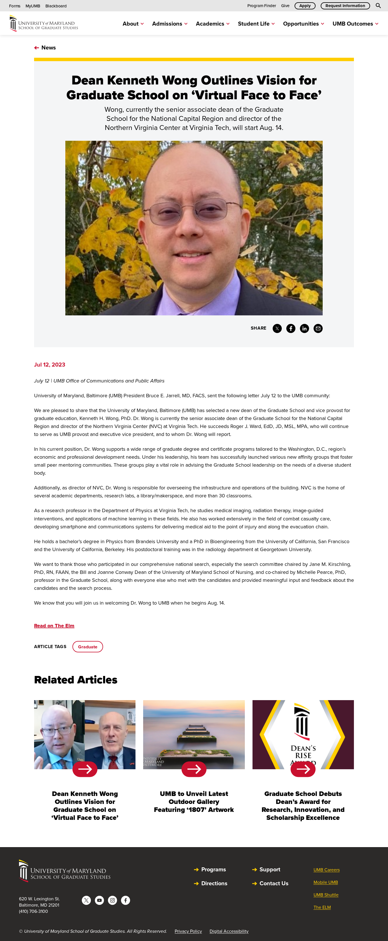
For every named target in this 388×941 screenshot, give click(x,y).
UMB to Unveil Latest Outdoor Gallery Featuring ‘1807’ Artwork (194, 802)
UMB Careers (327, 869)
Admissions (167, 23)
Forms (14, 6)
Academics (210, 23)
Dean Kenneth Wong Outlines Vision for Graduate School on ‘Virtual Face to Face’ (84, 806)
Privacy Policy (188, 931)
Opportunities (301, 23)
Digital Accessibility (229, 931)
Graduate (87, 647)
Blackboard (56, 6)
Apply (305, 6)
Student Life (254, 23)
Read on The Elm (54, 625)
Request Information (345, 6)
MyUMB (33, 6)
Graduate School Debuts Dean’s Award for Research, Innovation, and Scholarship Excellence (303, 806)
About (131, 23)
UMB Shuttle (326, 895)
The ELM (322, 907)
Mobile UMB (326, 882)
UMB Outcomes (353, 23)
